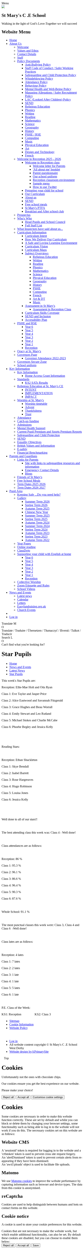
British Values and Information (36, 445)
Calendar (22, 599)
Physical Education (37, 145)
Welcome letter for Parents (49, 166)
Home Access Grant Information (45, 375)
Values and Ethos (27, 50)
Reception (31, 347)
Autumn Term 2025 (37, 508)
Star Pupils (16, 674)
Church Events (26, 610)
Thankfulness (33, 410)
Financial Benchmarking (32, 452)
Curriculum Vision (36, 246)
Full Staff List (33, 225)
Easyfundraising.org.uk (31, 606)
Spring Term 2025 (36, 519)
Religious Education (37, 106)
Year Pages (24, 543)
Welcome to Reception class (42, 162)
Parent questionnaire (45, 173)
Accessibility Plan (36, 319)
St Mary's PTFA (35, 208)
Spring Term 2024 (36, 529)
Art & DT (39, 298)
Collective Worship (29, 582)
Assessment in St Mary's (40, 305)
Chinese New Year (36, 512)
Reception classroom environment (54, 180)
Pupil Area (15, 491)
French (29, 155)
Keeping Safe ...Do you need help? (39, 494)
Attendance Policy (36, 82)
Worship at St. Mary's (30, 400)
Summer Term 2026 (37, 501)
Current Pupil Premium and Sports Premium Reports (49, 431)
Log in (13, 617)
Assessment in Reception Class (52, 309)
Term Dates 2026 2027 (31, 487)
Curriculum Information (31, 232)
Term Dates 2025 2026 (31, 484)
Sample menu (41, 183)
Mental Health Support (31, 428)
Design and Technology (40, 152)
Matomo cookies (21, 1181)
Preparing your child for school (44, 190)
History (29, 131)
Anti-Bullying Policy (38, 64)
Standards (23, 379)
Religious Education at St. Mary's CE (40, 386)
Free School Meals (28, 480)
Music (29, 141)
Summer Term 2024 (37, 526)
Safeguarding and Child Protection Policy (50, 75)
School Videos (26, 589)
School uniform (26, 365)
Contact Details (26, 54)
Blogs (28, 473)
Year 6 (29, 326)
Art (27, 148)
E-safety (22, 449)
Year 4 (29, 333)
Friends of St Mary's (29, 477)
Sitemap (14, 1021)
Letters (21, 603)
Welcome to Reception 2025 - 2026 (39, 159)
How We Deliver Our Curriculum (46, 239)
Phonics (30, 110)
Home (13, 40)
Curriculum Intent (36, 236)
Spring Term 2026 (36, 505)
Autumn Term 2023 (37, 533)
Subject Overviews (36, 253)
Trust (28, 414)
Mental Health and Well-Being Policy (48, 89)
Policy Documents (28, 61)
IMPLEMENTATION (39, 393)
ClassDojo (23, 550)
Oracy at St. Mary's (29, 351)
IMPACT (31, 396)
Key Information (19, 368)
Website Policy (18, 1028)
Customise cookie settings (48, 1097)
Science (30, 124)
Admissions (24, 424)
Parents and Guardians (23, 456)
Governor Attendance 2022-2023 (45, 358)
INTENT (31, 389)
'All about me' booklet (46, 169)
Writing (29, 113)
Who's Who (24, 218)
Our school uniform (45, 176)
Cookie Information (21, 1024)
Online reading (26, 547)
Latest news (24, 596)
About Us (15, 43)
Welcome (23, 47)
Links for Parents (27, 459)
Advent (29, 407)
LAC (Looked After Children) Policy (48, 99)
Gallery (21, 498)
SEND (29, 103)
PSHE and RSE (27, 323)
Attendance (24, 417)
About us (30, 197)
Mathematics (33, 120)
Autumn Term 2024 (37, 522)
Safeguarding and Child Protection (38, 435)
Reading (30, 117)
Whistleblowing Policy (39, 78)
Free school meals (36, 204)
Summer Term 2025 (37, 515)
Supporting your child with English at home (44, 554)
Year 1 (29, 344)
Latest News (17, 670)
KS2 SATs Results (36, 382)
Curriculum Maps (36, 250)
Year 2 (29, 340)
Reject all (8, 1097)
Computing (32, 138)
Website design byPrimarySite (29, 1051)
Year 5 (29, 330)
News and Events (20, 592)
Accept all (23, 1097)
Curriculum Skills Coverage (42, 312)
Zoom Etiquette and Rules (33, 585)
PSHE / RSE (33, 134)
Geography (32, 127)
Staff (20, 57)
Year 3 (29, 337)
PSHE (37, 288)
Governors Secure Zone (32, 361)
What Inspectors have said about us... (40, 229)
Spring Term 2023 (36, 536)
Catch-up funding (28, 421)
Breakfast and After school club (44, 211)
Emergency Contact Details (42, 470)
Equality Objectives (29, 442)
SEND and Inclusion (38, 316)
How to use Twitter (45, 187)
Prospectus (23, 215)
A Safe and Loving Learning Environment (51, 243)
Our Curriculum (35, 194)
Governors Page (27, 354)
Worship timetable (36, 403)
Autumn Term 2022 (37, 540)
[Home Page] (3, 7)
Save (36, 1245)
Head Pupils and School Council (45, 222)
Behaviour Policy (35, 85)
